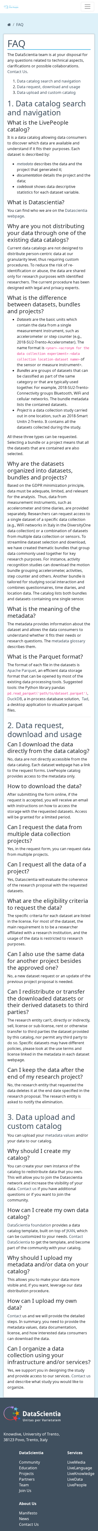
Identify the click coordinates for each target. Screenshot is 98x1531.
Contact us (27, 1188)
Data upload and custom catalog (46, 92)
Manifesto (28, 1513)
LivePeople (77, 1485)
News (24, 1518)
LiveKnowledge (80, 1473)
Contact (14, 1315)
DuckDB (14, 698)
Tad (85, 698)
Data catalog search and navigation (49, 81)
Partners (27, 1479)
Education (28, 1467)
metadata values (60, 1135)
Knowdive (12, 1434)
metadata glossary (68, 641)
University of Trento (41, 1434)
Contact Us (17, 71)
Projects (26, 1473)
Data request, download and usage (48, 86)
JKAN (70, 1230)
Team (24, 1485)
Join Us (25, 1490)
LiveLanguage (79, 1467)
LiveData (75, 1479)
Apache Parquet (21, 670)
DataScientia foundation (29, 1225)
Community (29, 1462)
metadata (25, 163)
